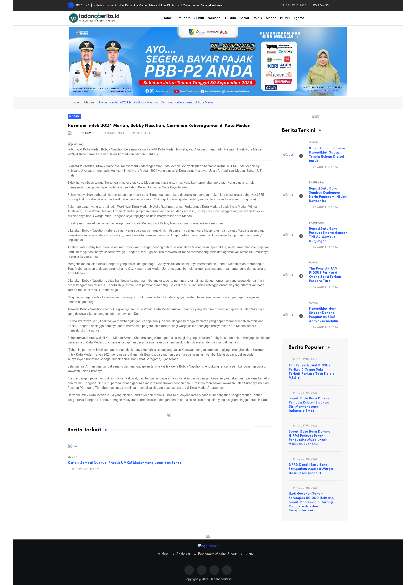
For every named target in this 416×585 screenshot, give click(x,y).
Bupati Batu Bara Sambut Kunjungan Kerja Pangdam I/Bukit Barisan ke (328, 195)
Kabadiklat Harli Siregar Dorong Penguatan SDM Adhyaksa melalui (323, 315)
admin (89, 133)
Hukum (230, 18)
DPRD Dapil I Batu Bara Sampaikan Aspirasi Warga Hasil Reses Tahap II (311, 469)
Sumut (199, 18)
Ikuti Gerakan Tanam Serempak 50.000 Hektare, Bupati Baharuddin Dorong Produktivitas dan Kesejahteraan (311, 502)
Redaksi (183, 554)
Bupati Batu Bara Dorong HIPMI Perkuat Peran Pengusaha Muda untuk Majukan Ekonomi (309, 438)
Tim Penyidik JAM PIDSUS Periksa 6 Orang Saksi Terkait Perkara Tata (325, 275)
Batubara (183, 18)
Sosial (244, 18)
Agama (298, 18)
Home (167, 18)
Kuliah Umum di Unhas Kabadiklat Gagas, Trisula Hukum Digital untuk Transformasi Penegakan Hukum (160, 5)
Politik (257, 18)
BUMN (285, 18)
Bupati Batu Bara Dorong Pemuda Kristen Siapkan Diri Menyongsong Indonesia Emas (309, 405)
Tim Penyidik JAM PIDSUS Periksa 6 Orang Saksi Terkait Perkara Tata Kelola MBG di (312, 372)
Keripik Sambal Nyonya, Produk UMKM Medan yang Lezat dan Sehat (124, 463)
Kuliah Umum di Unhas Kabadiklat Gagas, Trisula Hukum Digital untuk (327, 155)
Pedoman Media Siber (217, 554)
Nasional (214, 18)
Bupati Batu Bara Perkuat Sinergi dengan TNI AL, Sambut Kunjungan (328, 235)
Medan (271, 18)
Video (163, 554)
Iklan (248, 554)
